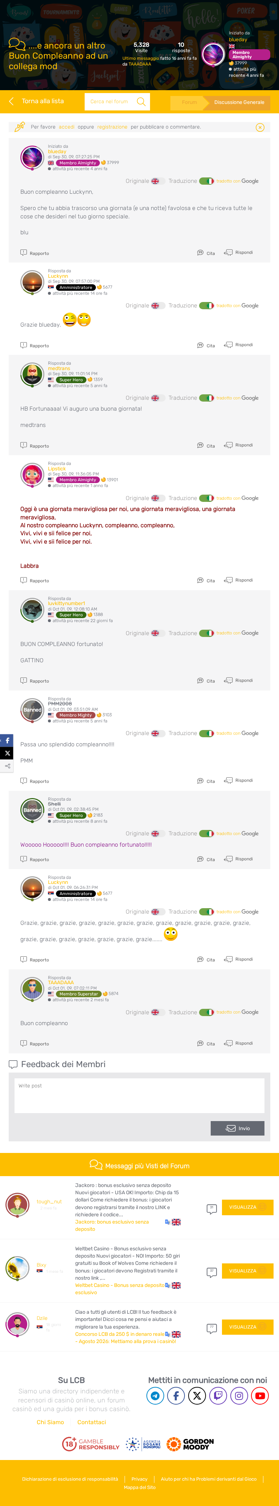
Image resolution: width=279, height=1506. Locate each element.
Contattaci (91, 1422)
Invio (244, 1128)
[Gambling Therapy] (190, 1444)
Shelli (54, 804)
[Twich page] (218, 1396)
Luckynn (58, 276)
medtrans (59, 368)
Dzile (42, 1318)
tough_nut (49, 1202)
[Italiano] (206, 181)
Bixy (41, 1265)
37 (212, 1270)
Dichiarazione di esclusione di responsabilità (70, 1479)
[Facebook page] (176, 1396)
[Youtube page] (260, 1396)
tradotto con (229, 181)
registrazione (112, 127)
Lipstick (57, 469)
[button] (173, 1222)
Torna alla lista (43, 101)
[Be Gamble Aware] (143, 1444)
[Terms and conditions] (91, 1444)
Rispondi (243, 252)
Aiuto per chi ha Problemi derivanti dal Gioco (208, 1479)
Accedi (66, 127)
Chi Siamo (50, 1422)
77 (212, 1327)
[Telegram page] (155, 1396)
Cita (210, 253)
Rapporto (39, 253)
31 (211, 1207)
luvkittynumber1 (66, 603)
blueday (238, 40)
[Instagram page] (239, 1396)
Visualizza (242, 1207)
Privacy (139, 1479)
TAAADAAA (140, 64)
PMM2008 (60, 704)
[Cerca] (141, 101)
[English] (158, 181)
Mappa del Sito (139, 1487)
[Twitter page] (197, 1396)
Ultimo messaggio (141, 58)
